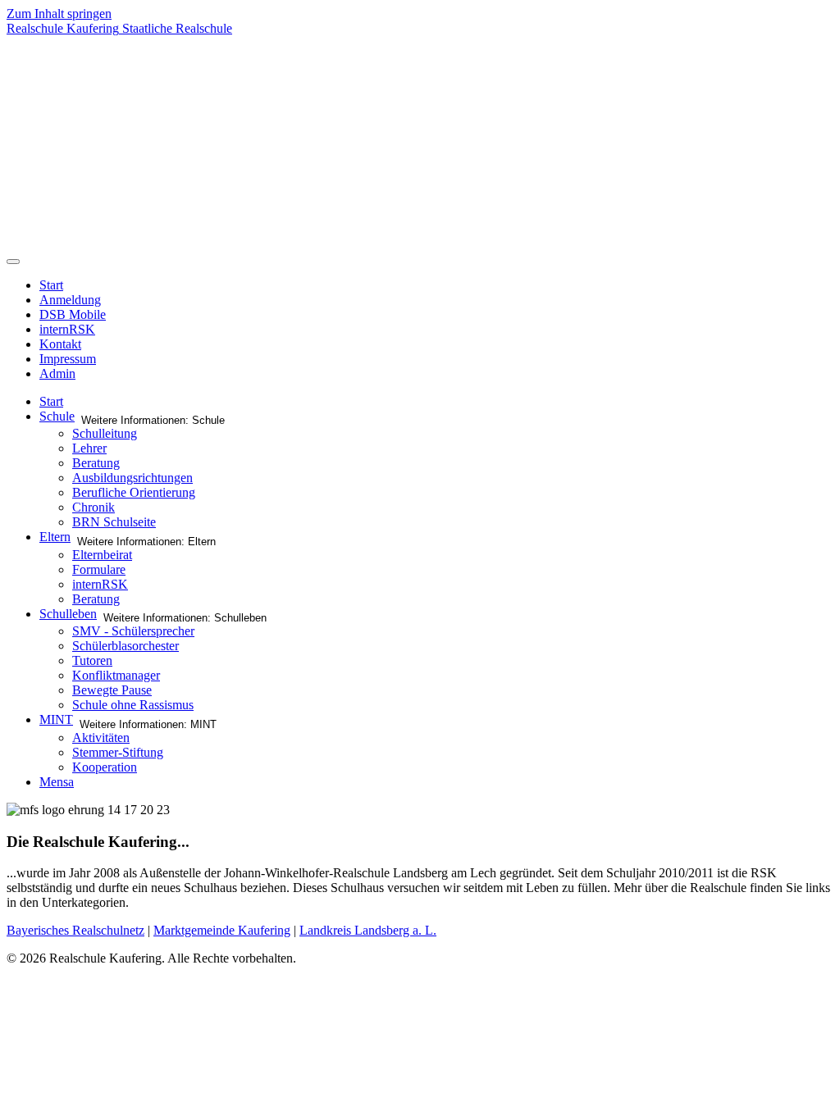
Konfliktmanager (116, 675)
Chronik (93, 507)
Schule (57, 416)
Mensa (56, 782)
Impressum (67, 359)
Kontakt (60, 344)
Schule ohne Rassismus (133, 705)
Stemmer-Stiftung (117, 752)
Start (51, 285)
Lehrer (89, 448)
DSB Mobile (72, 314)
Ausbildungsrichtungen (132, 478)
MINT (56, 719)
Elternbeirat (102, 555)
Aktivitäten (101, 737)
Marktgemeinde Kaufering (221, 930)
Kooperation (104, 767)
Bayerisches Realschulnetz (75, 930)
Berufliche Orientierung (133, 492)
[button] (420, 211)
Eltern (55, 537)
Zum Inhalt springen (59, 13)
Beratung (96, 463)
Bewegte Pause (112, 690)
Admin (57, 373)
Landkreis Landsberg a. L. (367, 930)
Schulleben (68, 614)
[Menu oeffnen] (13, 261)
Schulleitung (104, 433)
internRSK (67, 329)
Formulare (99, 569)
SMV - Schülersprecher (133, 631)
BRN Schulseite (114, 522)
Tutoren (92, 660)
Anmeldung (70, 300)
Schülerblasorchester (125, 646)
